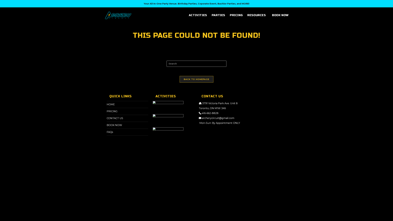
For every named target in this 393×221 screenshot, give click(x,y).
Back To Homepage (196, 79)
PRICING (112, 111)
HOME (111, 104)
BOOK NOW (114, 125)
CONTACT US (115, 118)
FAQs (110, 132)
